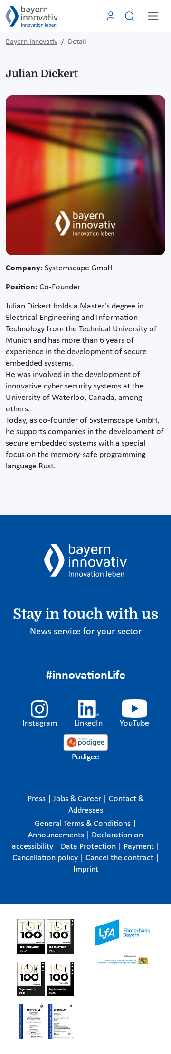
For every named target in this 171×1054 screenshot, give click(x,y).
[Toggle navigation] (153, 16)
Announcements (57, 835)
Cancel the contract (120, 858)
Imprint (85, 869)
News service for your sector (86, 631)
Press (38, 799)
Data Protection (89, 846)
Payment (140, 846)
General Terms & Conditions (84, 823)
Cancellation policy (46, 858)
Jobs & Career (78, 799)
